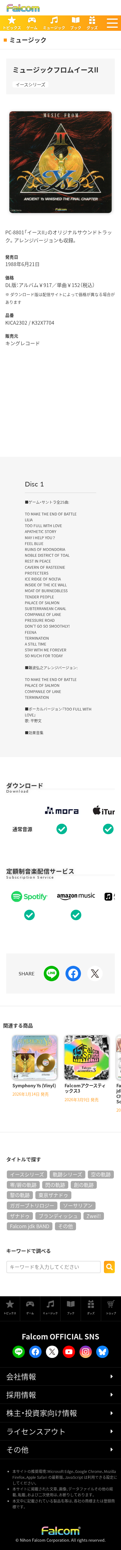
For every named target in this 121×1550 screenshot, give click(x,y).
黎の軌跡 (20, 1195)
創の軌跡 (84, 1184)
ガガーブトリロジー (32, 1205)
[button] (112, 23)
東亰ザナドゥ (53, 1195)
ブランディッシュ (58, 1216)
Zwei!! (94, 1216)
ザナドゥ (20, 1216)
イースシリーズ (30, 84)
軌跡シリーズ (67, 1174)
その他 (65, 1226)
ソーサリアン (77, 1205)
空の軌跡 (101, 1174)
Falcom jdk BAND (29, 1226)
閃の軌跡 (55, 1184)
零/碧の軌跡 (23, 1184)
